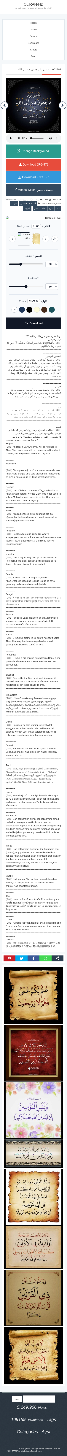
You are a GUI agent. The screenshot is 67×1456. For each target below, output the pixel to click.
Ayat (46, 1431)
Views (34, 36)
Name (34, 29)
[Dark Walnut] (44, 310)
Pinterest (9, 958)
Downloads (33, 43)
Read (33, 56)
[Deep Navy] (22, 310)
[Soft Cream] (37, 310)
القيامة (14, 203)
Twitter (21, 958)
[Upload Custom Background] (54, 239)
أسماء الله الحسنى (28, 203)
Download (36, 323)
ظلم (43, 208)
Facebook (33, 958)
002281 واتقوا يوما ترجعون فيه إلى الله (39, 69)
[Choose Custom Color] (14, 310)
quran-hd (40, 1448)
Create (33, 49)
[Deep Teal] (52, 310)
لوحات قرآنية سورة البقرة (28, 200)
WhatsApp (45, 958)
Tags (51, 1419)
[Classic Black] (29, 310)
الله (58, 208)
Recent (33, 23)
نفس (36, 208)
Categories (27, 1431)
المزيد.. (27, 208)
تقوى (51, 208)
